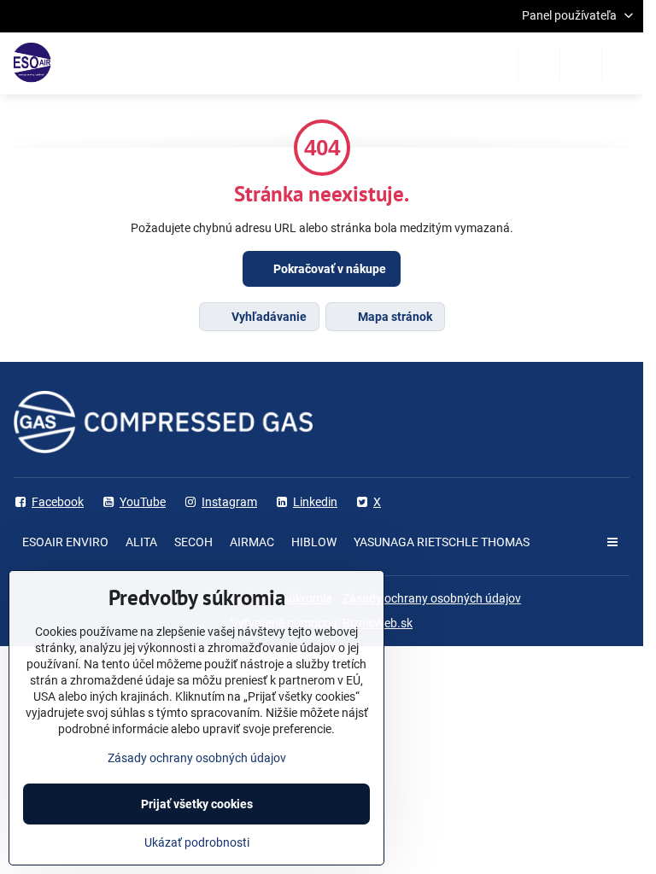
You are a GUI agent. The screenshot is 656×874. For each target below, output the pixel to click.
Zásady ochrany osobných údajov (432, 598)
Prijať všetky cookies (197, 804)
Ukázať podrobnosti (196, 842)
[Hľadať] (538, 63)
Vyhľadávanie (268, 316)
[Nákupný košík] (580, 63)
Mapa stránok (393, 316)
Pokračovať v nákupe (328, 269)
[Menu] (622, 63)
